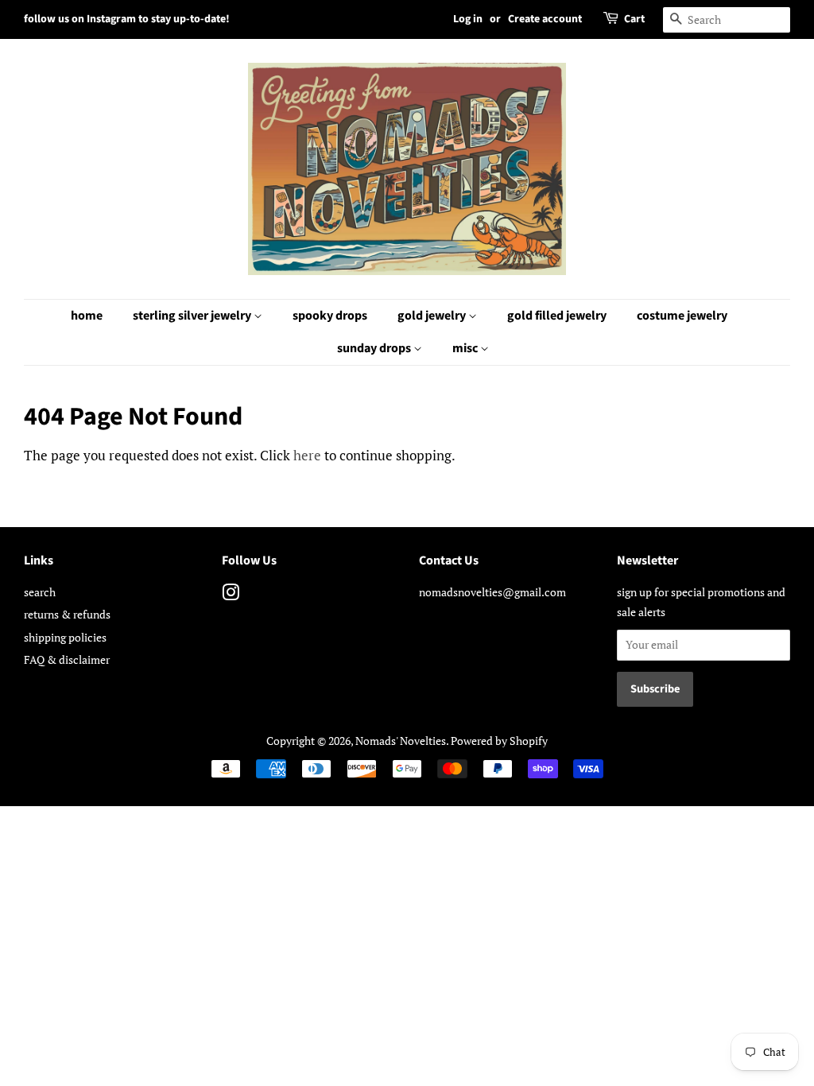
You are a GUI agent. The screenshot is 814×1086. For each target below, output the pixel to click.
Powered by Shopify (499, 740)
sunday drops (375, 348)
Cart (634, 19)
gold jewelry (432, 315)
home (87, 315)
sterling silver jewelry (193, 315)
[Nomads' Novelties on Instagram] (230, 595)
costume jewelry (682, 315)
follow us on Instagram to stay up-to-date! (127, 19)
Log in (468, 19)
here (307, 455)
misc (466, 348)
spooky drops (330, 315)
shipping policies (65, 637)
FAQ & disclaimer (67, 659)
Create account (545, 19)
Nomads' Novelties (400, 740)
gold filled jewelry (557, 315)
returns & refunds (67, 614)
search (40, 591)
